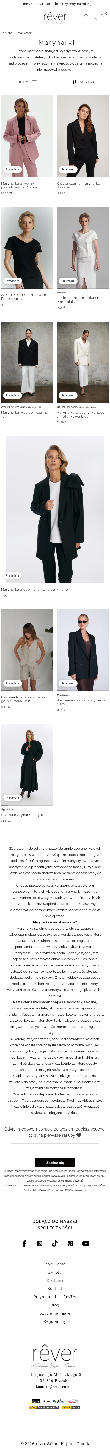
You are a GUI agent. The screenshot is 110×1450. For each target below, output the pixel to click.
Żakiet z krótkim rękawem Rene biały (80, 300)
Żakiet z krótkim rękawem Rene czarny (24, 297)
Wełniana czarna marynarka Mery (81, 702)
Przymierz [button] (12, 169)
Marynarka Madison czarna (24, 412)
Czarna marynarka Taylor (23, 815)
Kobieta (6, 33)
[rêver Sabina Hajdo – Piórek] (55, 18)
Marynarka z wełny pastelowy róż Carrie (19, 185)
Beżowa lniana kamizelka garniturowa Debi (23, 699)
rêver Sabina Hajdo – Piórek (62, 1444)
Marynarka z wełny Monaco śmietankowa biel (81, 414)
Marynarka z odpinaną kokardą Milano (34, 589)
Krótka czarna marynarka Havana (78, 185)
